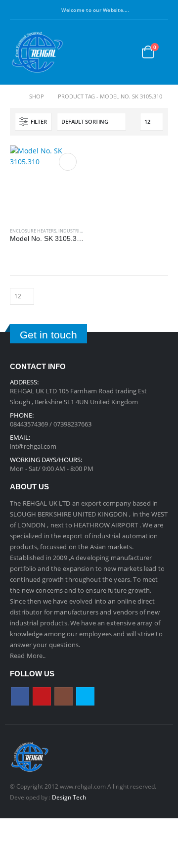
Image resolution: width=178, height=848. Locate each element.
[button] (105, 52)
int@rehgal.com (33, 446)
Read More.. (28, 655)
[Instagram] (34, 9)
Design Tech (69, 797)
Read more (68, 162)
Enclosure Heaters (33, 231)
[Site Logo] (37, 52)
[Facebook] (16, 9)
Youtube (42, 696)
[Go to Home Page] (12, 96)
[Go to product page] (47, 182)
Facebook (20, 696)
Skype (85, 696)
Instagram (63, 696)
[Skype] (51, 9)
